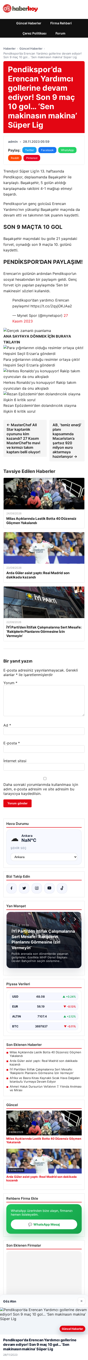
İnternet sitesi (14, 761)
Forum (60, 33)
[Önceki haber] (65, 919)
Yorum (10, 683)
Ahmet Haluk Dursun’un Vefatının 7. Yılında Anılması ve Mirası (45, 1088)
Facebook (47, 150)
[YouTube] (49, 888)
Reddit (15, 158)
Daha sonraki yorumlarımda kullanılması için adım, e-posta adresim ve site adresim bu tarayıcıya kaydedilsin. (40, 789)
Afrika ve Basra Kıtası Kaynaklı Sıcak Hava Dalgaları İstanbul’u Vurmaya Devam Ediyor (45, 1079)
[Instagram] (37, 888)
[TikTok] (62, 888)
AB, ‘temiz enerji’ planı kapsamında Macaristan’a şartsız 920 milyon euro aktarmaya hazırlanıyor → (67, 441)
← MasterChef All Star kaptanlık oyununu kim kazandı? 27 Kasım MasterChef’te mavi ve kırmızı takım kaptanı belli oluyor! (23, 438)
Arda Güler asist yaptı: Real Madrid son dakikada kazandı (43, 1062)
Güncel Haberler (28, 23)
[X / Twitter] (24, 888)
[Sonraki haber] (74, 919)
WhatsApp (67, 150)
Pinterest (31, 158)
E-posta (11, 743)
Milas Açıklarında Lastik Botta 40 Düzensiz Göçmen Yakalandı (45, 1054)
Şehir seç (19, 848)
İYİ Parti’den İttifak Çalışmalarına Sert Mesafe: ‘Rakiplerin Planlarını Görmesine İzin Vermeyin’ (42, 1071)
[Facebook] (11, 888)
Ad (7, 725)
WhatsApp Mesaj (44, 1224)
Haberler (9, 48)
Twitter (29, 150)
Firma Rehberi (61, 23)
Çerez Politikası (34, 33)
